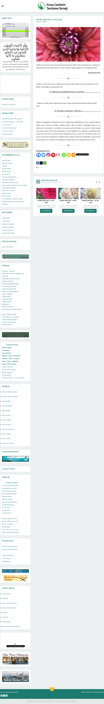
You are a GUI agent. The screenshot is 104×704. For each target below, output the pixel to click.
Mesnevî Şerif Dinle (8, 555)
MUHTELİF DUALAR (7, 307)
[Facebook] (38, 155)
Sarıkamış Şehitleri (7, 230)
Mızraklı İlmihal (6, 375)
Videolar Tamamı (12, 483)
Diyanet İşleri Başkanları (9, 289)
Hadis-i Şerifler (6, 196)
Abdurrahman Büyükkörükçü (10, 532)
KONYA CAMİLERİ (7, 294)
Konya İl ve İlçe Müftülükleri (10, 292)
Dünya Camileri (6, 425)
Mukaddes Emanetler (8, 180)
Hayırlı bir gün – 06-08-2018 (68, 202)
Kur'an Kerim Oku (7, 134)
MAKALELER (5, 304)
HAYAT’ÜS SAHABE (7, 247)
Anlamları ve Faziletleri (9, 105)
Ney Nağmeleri (6, 561)
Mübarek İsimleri (7, 163)
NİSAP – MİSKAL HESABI (9, 314)
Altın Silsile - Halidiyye (8, 271)
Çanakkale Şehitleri (8, 227)
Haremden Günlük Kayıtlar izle (11, 627)
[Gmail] (58, 155)
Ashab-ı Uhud (6, 221)
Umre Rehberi (6, 353)
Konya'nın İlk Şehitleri (8, 233)
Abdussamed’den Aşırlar (9, 488)
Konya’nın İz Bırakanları (9, 322)
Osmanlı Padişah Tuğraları (9, 320)
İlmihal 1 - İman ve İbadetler (11, 356)
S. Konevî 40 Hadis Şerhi (9, 177)
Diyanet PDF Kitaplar (9, 364)
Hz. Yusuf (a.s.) (6, 508)
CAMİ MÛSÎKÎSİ (6, 297)
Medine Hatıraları (7, 372)
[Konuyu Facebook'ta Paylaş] (37, 162)
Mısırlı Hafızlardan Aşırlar (9, 494)
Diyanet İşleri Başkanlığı (9, 608)
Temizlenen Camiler (8, 443)
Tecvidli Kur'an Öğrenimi (9, 128)
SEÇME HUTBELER (7, 299)
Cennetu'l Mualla (7, 406)
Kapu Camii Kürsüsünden (9, 603)
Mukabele (5, 598)
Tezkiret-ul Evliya (7, 367)
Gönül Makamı (6, 527)
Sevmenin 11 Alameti (8, 191)
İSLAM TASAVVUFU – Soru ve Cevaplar (13, 378)
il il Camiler (5, 617)
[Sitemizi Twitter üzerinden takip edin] (4, 696)
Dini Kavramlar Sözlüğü (9, 370)
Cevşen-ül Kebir (6, 513)
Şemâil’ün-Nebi (6, 169)
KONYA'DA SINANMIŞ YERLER (10, 284)
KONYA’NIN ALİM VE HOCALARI (11, 279)
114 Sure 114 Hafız (7, 131)
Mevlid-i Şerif (6, 174)
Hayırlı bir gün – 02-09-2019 (90, 202)
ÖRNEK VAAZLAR (7, 302)
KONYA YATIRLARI (7, 281)
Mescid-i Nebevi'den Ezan (9, 549)
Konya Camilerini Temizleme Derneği (92, 692)
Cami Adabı (5, 350)
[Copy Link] (68, 155)
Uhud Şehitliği (6, 411)
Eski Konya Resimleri (8, 429)
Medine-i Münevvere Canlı (9, 521)
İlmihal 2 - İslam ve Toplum (10, 359)
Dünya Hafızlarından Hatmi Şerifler (12, 119)
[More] (73, 155)
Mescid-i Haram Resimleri (9, 392)
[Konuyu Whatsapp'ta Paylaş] (44, 162)
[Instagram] (48, 155)
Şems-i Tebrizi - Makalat (10, 361)
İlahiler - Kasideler (7, 524)
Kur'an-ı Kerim (6, 594)
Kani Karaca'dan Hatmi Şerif (10, 486)
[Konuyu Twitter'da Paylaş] (41, 162)
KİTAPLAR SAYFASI (12, 345)
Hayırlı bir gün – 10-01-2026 (46, 202)
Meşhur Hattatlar (7, 325)
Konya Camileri (6, 434)
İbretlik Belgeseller (8, 505)
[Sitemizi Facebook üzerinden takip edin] (2, 696)
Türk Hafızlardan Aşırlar (9, 491)
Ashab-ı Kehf (6, 510)
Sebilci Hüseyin (6, 558)
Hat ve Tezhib (6, 439)
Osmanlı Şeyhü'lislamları (9, 286)
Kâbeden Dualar (7, 497)
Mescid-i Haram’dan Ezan (9, 546)
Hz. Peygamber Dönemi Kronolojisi (12, 199)
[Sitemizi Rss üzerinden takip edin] (7, 696)
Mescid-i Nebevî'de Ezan (9, 502)
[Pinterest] (53, 155)
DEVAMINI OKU (46, 210)
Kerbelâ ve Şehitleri (8, 224)
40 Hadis (4, 166)
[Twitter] (43, 155)
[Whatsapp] (64, 155)
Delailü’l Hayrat (6, 193)
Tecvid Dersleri (6, 125)
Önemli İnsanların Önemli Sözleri (12, 309)
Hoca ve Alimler (6, 420)
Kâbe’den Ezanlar (7, 499)
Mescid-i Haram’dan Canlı (9, 519)
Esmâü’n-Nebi (6, 161)
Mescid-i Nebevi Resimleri (10, 397)
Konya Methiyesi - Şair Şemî (10, 317)
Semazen (5, 613)
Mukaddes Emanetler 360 (9, 182)
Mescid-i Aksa (6, 415)
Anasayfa (39, 22)
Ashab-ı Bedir (6, 218)
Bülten (45, 22)
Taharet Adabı (7, 348)
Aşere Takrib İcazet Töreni (10, 530)
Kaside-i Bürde (6, 172)
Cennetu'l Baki (6, 401)
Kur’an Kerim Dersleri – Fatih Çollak (12, 122)
